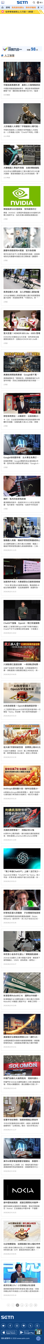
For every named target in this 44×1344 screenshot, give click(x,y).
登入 (41, 2)
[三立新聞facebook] (10, 1326)
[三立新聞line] (24, 1326)
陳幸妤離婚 (31, 7)
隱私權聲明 (5, 1338)
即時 (8, 7)
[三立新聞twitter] (30, 1326)
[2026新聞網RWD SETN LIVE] (2, 2)
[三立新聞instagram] (17, 1326)
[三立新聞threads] (37, 1326)
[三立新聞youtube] (3, 1326)
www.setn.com (23, 1338)
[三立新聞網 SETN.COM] (2, 7)
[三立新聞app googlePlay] (27, 1332)
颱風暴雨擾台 (18, 7)
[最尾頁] (35, 1305)
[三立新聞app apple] (9, 1332)
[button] (34, 2)
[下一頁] (31, 1305)
